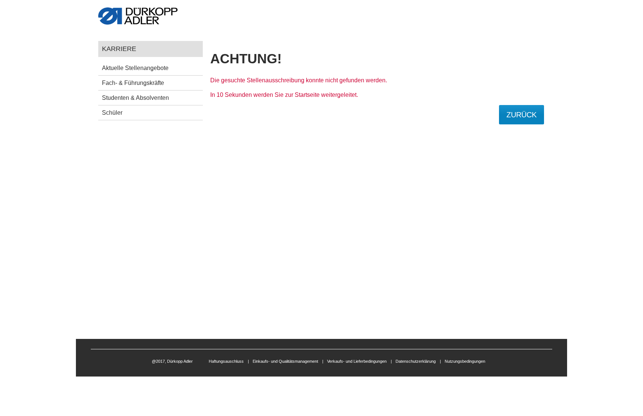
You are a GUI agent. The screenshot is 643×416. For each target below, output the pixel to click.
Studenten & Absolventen (135, 98)
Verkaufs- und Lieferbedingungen (357, 361)
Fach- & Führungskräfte (133, 83)
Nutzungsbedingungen (465, 361)
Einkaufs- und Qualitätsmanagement (285, 361)
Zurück (521, 115)
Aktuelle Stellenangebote (135, 68)
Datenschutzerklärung (416, 361)
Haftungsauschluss (226, 361)
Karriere (119, 49)
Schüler (112, 112)
